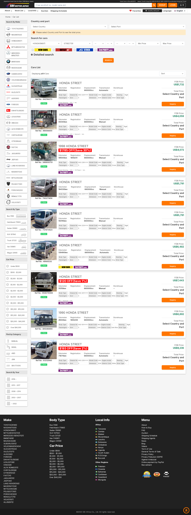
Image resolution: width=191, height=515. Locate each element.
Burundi (101, 458)
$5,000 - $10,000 (17, 303)
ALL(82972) (8, 502)
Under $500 (15, 266)
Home (7, 17)
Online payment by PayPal (152, 462)
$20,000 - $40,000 (18, 321)
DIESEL (14, 347)
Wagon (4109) (12, 253)
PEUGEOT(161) (16, 184)
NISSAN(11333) (16, 35)
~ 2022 (14, 404)
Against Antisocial (148, 459)
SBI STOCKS (16, 366)
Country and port (153, 11)
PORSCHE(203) (17, 190)
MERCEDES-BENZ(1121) (15, 54)
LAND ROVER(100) (18, 166)
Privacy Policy (147, 454)
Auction (44, 11)
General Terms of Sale (150, 451)
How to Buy (146, 428)
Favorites (137, 11)
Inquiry (173, 104)
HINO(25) (14, 123)
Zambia (101, 431)
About (144, 425)
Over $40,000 (16, 327)
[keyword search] (154, 5)
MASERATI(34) (16, 172)
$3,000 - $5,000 (17, 297)
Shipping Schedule (59, 11)
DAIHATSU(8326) (17, 111)
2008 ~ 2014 (16, 391)
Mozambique (103, 437)
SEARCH (108, 60)
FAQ (143, 430)
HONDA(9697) (16, 41)
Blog (143, 443)
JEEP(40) (14, 160)
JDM (13, 359)
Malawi (101, 434)
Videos (144, 446)
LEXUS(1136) (16, 117)
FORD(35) (15, 104)
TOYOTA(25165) (17, 29)
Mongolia (102, 480)
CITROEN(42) (16, 141)
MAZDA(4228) (16, 68)
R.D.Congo (102, 455)
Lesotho (101, 439)
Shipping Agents (148, 438)
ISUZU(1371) (15, 92)
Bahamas (102, 472)
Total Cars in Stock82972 (127, 1)
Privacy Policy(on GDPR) (152, 457)
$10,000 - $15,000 (17, 309)
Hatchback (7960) (14, 222)
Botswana (102, 442)
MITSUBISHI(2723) (18, 47)
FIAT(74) (14, 147)
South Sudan (103, 453)
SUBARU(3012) (16, 74)
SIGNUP (162, 5)
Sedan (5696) (12, 228)
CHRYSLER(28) (17, 135)
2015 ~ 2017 (15, 385)
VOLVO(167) (16, 202)
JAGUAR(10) (15, 153)
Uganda (101, 450)
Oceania (101, 469)
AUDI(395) (15, 98)
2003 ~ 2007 (16, 397)
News (143, 441)
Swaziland (102, 477)
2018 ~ (13, 379)
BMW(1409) (15, 62)
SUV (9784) (11, 234)
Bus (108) (10, 216)
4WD (13, 353)
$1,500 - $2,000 (17, 285)
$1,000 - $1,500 (16, 279)
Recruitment (146, 465)
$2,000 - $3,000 (17, 291)
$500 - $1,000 (16, 272)
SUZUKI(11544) (16, 86)
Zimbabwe (102, 445)
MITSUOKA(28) (17, 178)
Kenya (100, 447)
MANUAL (14, 341)
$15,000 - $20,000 (18, 315)
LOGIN (172, 5)
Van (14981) (11, 247)
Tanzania (102, 429)
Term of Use (146, 449)
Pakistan (101, 466)
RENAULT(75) (16, 196)
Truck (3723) (12, 240)
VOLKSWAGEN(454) (19, 80)
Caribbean (102, 474)
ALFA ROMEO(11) (17, 129)
